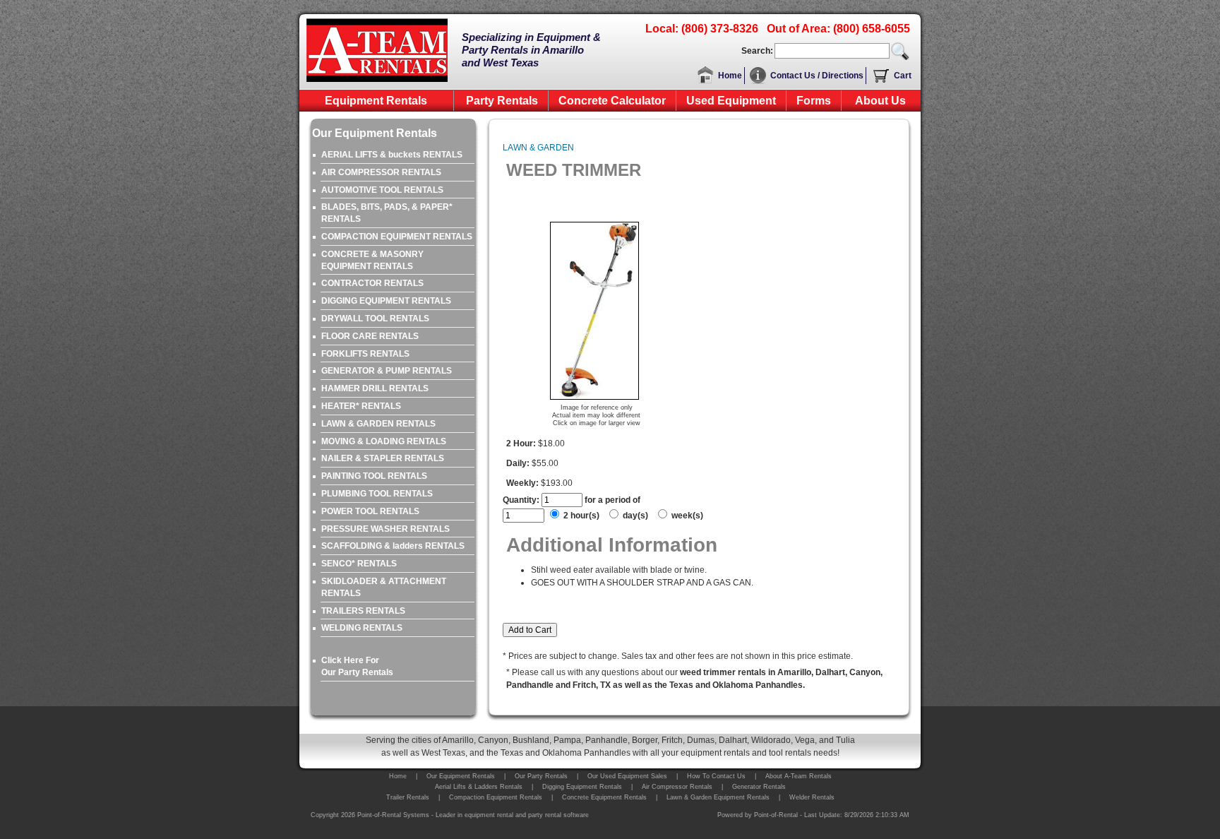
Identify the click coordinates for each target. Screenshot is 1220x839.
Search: (757, 51)
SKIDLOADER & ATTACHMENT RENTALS (383, 587)
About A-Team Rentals (798, 776)
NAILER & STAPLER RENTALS (382, 458)
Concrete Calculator (612, 101)
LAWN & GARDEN (538, 148)
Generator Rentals (759, 786)
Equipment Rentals (376, 101)
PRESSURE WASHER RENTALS (385, 529)
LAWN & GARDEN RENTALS (378, 424)
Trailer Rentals (407, 797)
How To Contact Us (716, 776)
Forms (813, 101)
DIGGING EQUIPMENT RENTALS (386, 301)
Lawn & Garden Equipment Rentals (718, 797)
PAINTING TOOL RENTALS (374, 476)
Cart (902, 76)
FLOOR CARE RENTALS (370, 336)
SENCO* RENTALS (359, 564)
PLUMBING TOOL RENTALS (377, 494)
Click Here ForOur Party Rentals (357, 666)
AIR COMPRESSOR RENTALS (381, 172)
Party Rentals (502, 101)
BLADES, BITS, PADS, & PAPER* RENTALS (387, 213)
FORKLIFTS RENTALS (365, 354)
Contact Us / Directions (816, 76)
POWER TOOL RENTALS (370, 511)
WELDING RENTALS (361, 628)
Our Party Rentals (541, 776)
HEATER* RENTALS (361, 406)
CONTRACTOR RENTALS (372, 283)
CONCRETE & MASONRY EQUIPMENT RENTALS (372, 260)
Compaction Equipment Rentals (495, 797)
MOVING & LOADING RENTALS (383, 441)
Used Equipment (731, 101)
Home (730, 76)
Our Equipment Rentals (460, 776)
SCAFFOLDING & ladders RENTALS (393, 546)
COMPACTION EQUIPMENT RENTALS (396, 237)
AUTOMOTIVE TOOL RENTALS (382, 190)
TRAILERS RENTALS (363, 611)
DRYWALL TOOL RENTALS (375, 318)
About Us (880, 101)
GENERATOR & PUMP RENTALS (386, 371)
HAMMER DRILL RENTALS (375, 388)
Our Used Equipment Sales (627, 776)
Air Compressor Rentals (677, 786)
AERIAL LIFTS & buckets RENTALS (391, 155)
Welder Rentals (812, 797)
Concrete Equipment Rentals (604, 797)
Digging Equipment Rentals (582, 786)
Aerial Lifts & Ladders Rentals (478, 786)
